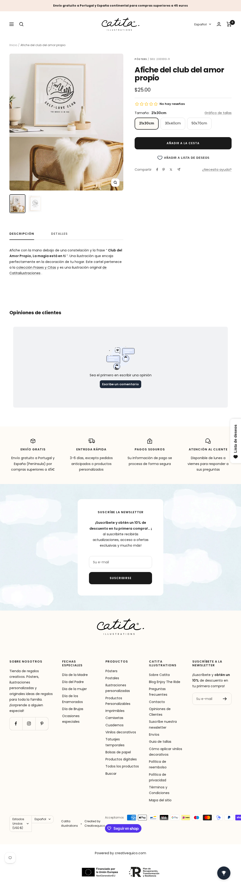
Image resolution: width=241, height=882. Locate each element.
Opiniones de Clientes (160, 712)
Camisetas (114, 717)
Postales (112, 678)
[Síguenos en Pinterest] (41, 723)
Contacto (157, 701)
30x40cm (173, 123)
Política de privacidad (157, 777)
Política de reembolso (158, 764)
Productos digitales (121, 759)
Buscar (110, 773)
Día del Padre (73, 681)
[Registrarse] (225, 698)
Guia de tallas (160, 741)
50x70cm (199, 123)
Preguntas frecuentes (158, 692)
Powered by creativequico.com (120, 853)
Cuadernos (114, 725)
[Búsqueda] (21, 24)
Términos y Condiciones (159, 790)
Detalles (59, 234)
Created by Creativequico (94, 823)
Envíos (154, 734)
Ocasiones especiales (71, 719)
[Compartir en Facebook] (157, 169)
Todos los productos (122, 766)
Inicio (13, 45)
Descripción (21, 234)
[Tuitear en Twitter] (171, 169)
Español (200, 24)
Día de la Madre (75, 674)
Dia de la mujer (74, 689)
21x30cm (146, 123)
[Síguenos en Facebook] (15, 723)
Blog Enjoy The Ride (164, 681)
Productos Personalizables (117, 701)
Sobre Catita (159, 674)
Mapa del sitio (160, 800)
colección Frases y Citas (36, 267)
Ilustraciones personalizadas (117, 688)
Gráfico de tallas (218, 113)
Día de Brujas (72, 709)
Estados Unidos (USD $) (18, 823)
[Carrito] (229, 24)
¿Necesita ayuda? (217, 169)
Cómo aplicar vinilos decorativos (165, 752)
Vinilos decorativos (120, 732)
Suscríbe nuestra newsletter (163, 724)
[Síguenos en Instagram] (28, 723)
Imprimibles (115, 710)
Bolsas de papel (118, 752)
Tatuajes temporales (115, 742)
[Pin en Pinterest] (163, 169)
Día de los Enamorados (72, 699)
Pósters (111, 671)
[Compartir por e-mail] (178, 169)
